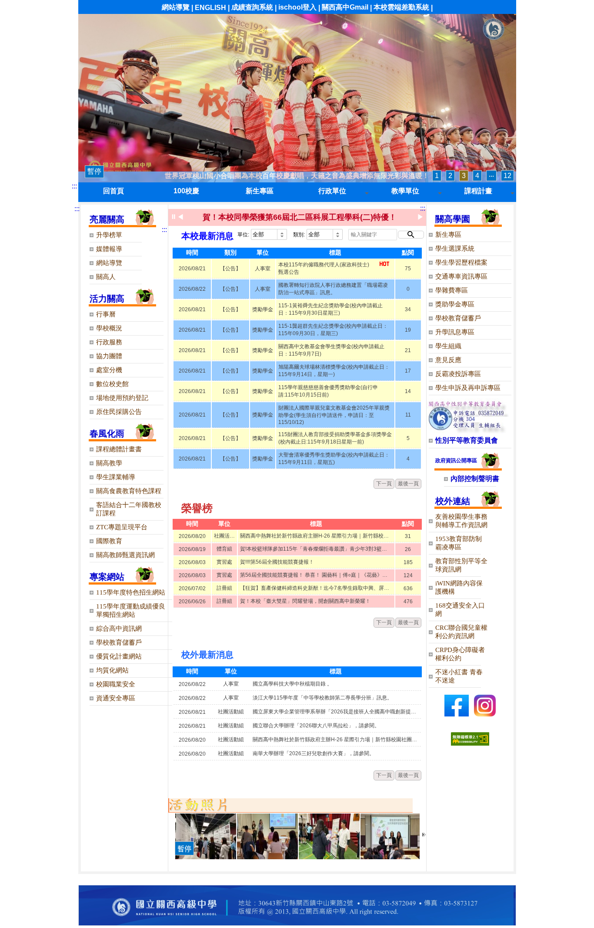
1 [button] (437, 175)
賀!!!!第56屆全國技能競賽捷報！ (277, 562)
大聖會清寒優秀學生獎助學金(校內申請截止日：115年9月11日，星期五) (334, 458)
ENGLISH (210, 7)
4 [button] (477, 175)
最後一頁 (408, 484)
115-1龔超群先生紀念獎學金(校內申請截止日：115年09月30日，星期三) (333, 329)
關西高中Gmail (345, 7)
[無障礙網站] (470, 743)
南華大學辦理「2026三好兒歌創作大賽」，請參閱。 (313, 753)
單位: (243, 235)
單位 (263, 252)
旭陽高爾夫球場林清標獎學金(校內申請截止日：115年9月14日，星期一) (334, 370)
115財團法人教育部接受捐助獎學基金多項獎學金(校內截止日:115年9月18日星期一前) (335, 438)
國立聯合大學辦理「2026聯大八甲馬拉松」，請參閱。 (316, 726)
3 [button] (464, 175)
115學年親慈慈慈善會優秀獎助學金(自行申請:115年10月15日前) (328, 391)
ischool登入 (297, 7)
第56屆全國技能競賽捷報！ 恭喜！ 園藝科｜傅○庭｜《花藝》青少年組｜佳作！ (316, 575)
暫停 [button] (94, 171)
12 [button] (507, 175)
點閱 (408, 252)
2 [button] (450, 175)
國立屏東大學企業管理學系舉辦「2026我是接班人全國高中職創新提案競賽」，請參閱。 (336, 712)
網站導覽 (176, 7)
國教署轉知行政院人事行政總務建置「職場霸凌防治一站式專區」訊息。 (333, 289)
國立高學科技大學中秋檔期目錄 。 (292, 684)
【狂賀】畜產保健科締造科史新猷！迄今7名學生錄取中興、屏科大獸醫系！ (316, 588)
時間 (192, 252)
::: (74, 186)
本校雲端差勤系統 (401, 7)
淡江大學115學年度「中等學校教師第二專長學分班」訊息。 (322, 698)
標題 (335, 252)
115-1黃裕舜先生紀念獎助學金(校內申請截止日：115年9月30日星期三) (330, 309)
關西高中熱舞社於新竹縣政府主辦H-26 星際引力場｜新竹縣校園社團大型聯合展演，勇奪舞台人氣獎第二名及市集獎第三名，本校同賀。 (316, 536)
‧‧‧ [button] (491, 175)
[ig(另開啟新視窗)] (485, 714)
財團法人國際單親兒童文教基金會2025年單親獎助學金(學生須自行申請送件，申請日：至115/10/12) (334, 415)
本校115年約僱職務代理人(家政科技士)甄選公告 (323, 268)
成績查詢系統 (252, 7)
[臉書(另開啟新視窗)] (456, 714)
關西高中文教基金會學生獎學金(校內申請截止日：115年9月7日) (331, 350)
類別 (230, 252)
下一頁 (384, 484)
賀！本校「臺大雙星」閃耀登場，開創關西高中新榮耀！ (305, 601)
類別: (299, 235)
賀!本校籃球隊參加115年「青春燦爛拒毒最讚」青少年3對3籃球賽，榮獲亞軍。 (316, 549)
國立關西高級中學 (493, 29)
